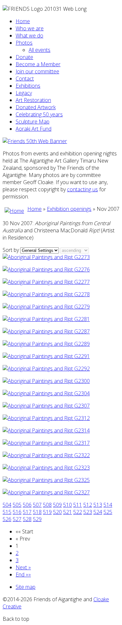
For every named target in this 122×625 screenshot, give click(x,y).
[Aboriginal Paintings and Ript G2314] (46, 430)
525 (107, 512)
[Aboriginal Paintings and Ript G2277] (46, 281)
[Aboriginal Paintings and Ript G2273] (46, 257)
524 (97, 512)
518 (37, 512)
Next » (23, 567)
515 (7, 512)
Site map (25, 586)
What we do (29, 35)
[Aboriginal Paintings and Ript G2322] (46, 455)
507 (37, 504)
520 (57, 512)
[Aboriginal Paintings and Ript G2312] (46, 418)
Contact (25, 78)
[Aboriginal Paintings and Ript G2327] (46, 492)
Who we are (30, 28)
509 (57, 504)
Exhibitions (28, 85)
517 (27, 512)
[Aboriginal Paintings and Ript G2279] (46, 306)
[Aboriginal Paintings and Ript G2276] (46, 269)
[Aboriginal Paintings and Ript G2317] (46, 442)
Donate (24, 57)
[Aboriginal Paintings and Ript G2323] (46, 467)
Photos (24, 42)
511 (77, 504)
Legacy (24, 92)
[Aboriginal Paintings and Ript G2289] (46, 343)
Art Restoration (33, 100)
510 (67, 504)
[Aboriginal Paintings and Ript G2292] (46, 368)
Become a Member (38, 64)
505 (17, 504)
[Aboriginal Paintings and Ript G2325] (46, 480)
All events (39, 49)
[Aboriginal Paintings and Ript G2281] (46, 319)
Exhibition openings (69, 208)
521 (67, 512)
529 (37, 519)
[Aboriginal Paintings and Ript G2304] (46, 393)
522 (77, 512)
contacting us (82, 189)
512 (87, 504)
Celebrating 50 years (39, 114)
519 (47, 512)
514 (107, 504)
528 (27, 519)
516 (17, 512)
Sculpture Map (32, 121)
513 (97, 504)
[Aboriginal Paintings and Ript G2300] (46, 381)
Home (23, 21)
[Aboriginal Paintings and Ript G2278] (46, 294)
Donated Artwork (36, 107)
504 (7, 504)
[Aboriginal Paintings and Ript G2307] (46, 405)
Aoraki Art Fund (33, 128)
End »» (23, 574)
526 (7, 519)
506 (27, 504)
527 (17, 519)
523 (87, 512)
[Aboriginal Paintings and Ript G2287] (46, 331)
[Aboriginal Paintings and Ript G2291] (46, 356)
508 (47, 504)
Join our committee (37, 71)
